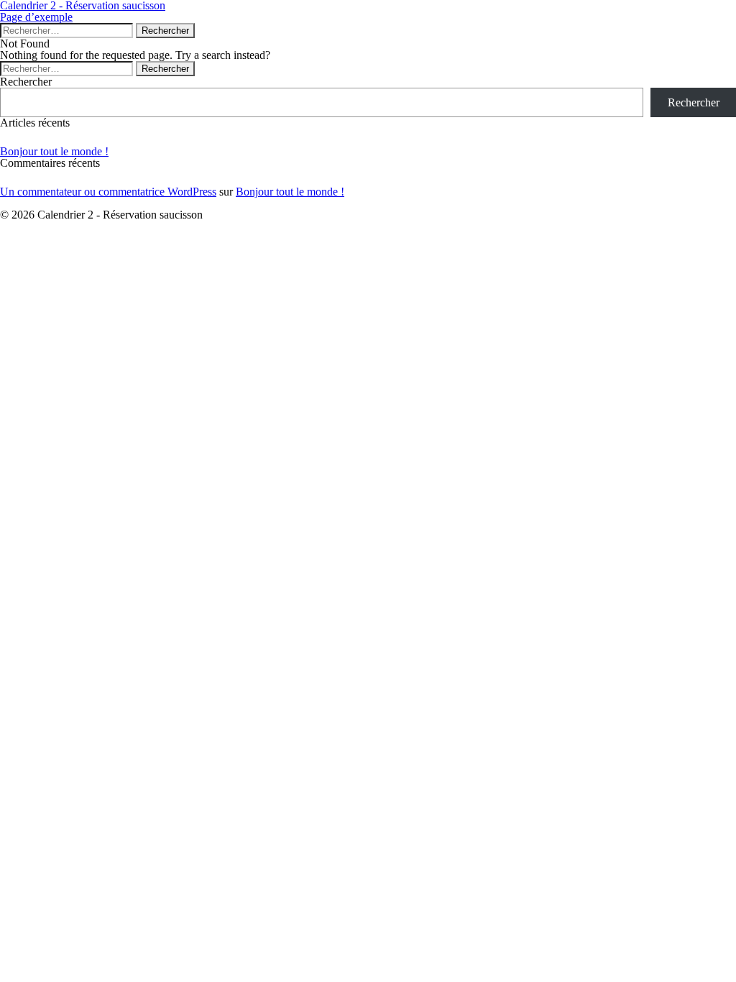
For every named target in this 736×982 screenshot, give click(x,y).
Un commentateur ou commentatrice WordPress (108, 191)
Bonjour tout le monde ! (54, 151)
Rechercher (26, 81)
